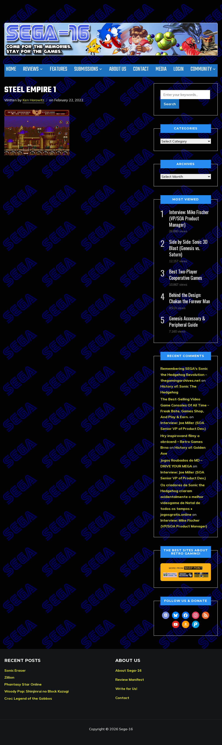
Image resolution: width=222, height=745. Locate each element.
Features (58, 69)
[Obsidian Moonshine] (186, 575)
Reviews (31, 69)
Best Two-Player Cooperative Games (185, 274)
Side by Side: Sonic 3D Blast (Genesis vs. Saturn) (188, 248)
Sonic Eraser (15, 670)
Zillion (9, 677)
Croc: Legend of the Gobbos (28, 698)
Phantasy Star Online (23, 684)
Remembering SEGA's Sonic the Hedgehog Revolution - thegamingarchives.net (184, 374)
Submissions (86, 69)
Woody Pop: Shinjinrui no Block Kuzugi (36, 691)
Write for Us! (126, 688)
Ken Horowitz (33, 100)
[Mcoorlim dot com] (170, 575)
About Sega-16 (128, 670)
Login (178, 69)
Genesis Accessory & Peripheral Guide (187, 321)
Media (161, 69)
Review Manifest (129, 679)
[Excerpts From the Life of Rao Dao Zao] (201, 575)
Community (201, 69)
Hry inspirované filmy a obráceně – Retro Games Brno (181, 442)
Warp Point (193, 568)
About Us (117, 69)
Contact (141, 69)
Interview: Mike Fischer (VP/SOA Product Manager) (189, 218)
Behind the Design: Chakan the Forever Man (189, 298)
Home (11, 69)
